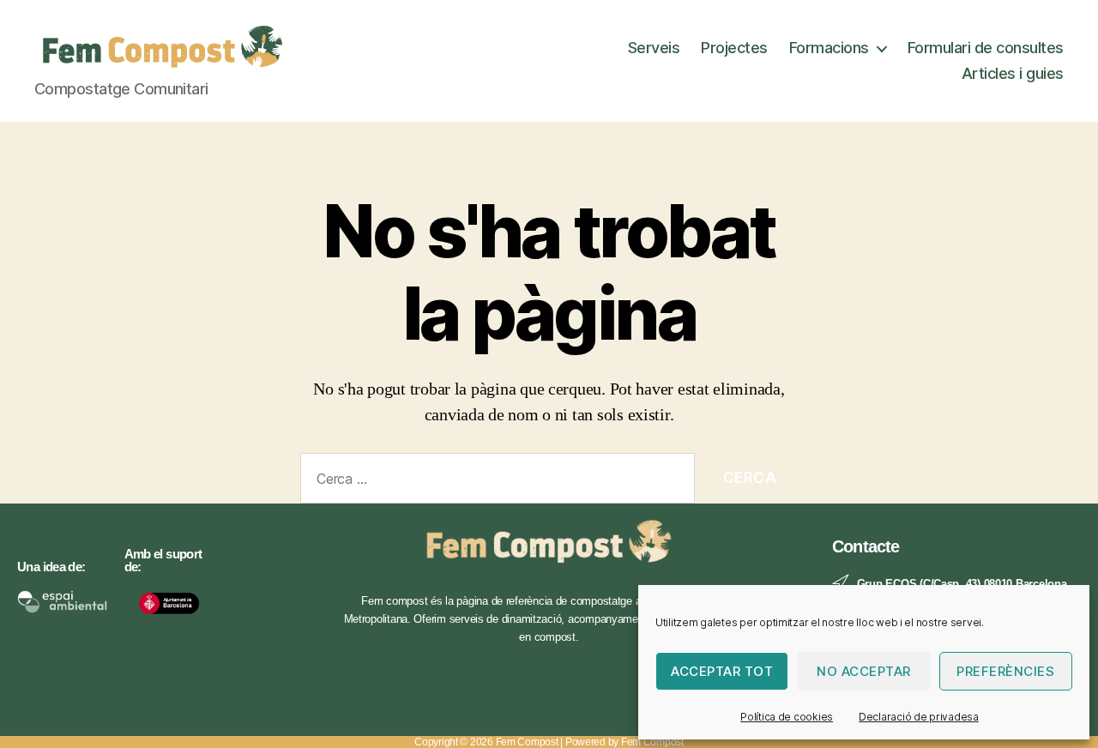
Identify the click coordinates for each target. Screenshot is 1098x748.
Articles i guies (1013, 73)
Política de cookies (786, 716)
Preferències (1005, 671)
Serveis (654, 48)
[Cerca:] (494, 481)
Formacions (829, 48)
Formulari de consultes (986, 48)
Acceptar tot (722, 671)
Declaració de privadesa (919, 716)
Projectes (734, 48)
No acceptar (864, 671)
